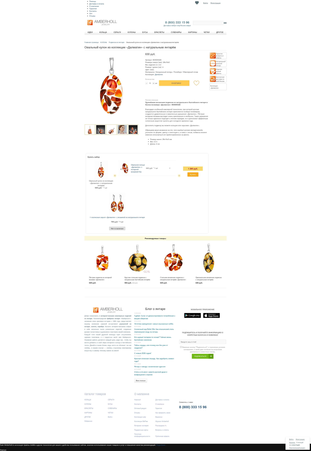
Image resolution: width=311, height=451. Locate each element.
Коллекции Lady (140, 417)
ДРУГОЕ (87, 417)
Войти (291, 439)
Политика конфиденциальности (142, 435)
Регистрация (300, 439)
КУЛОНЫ (87, 404)
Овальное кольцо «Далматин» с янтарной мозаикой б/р (138, 168)
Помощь (92, 1)
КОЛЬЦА (87, 399)
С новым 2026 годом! (142, 353)
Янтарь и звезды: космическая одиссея (149, 366)
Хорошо (3, 450)
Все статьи (140, 380)
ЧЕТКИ (110, 412)
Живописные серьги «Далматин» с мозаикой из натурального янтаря (117, 217)
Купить (193, 174)
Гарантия (93, 8)
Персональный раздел (297, 448)
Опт (90, 13)
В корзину (176, 83)
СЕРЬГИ (111, 399)
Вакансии (158, 417)
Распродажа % (160, 425)
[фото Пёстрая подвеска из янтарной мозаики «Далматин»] (102, 258)
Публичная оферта (162, 436)
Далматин (159, 74)
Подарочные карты (141, 430)
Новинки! (137, 399)
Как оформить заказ (162, 412)
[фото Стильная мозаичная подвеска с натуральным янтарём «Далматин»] (173, 258)
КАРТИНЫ (88, 412)
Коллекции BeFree (141, 421)
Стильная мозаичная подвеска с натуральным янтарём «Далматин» (173, 278)
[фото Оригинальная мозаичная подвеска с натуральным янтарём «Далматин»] (209, 258)
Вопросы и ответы (162, 430)
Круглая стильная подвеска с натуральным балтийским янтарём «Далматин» (137, 279)
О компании (94, 6)
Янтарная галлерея (141, 425)
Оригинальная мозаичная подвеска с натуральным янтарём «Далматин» (209, 279)
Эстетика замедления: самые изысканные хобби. (154, 323)
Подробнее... (161, 445)
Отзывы (92, 16)
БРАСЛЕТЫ (88, 408)
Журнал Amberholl (162, 421)
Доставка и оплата (96, 3)
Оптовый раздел (140, 408)
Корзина (292, 442)
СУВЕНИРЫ (112, 408)
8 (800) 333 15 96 (177, 22)
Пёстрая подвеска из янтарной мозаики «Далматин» (100, 278)
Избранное (88, 421)
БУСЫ (110, 404)
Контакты (93, 11)
